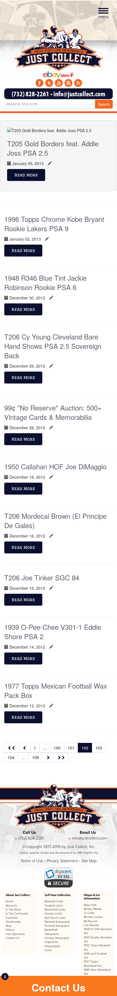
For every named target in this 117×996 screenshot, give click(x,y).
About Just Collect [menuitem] (18, 895)
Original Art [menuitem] (51, 942)
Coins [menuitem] (48, 950)
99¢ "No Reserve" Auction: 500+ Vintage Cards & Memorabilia (53, 412)
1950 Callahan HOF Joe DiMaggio (55, 466)
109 (35, 757)
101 (71, 748)
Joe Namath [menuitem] (91, 925)
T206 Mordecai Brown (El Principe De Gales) (55, 520)
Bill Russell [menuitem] (90, 921)
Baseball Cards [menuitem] (54, 901)
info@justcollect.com (79, 93)
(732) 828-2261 (30, 93)
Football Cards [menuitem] (54, 905)
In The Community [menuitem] (17, 913)
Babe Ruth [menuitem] (90, 905)
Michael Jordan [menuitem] (93, 917)
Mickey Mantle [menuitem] (93, 909)
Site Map (89, 861)
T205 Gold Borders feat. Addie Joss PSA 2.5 (53, 148)
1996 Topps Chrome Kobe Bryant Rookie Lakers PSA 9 (54, 223)
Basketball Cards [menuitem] (55, 909)
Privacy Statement (62, 861)
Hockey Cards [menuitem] (53, 913)
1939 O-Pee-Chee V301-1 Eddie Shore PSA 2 (52, 631)
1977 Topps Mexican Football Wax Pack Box (55, 690)
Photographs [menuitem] (52, 946)
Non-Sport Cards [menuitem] (55, 918)
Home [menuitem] (9, 901)
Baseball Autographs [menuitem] (57, 922)
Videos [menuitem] (10, 930)
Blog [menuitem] (8, 926)
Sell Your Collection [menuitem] (57, 895)
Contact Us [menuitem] (13, 938)
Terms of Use (32, 861)
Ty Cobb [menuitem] (89, 913)
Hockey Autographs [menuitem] (57, 938)
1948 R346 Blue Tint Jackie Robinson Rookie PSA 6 (45, 282)
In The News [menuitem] (13, 909)
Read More (26, 175)
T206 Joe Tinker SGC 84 (41, 577)
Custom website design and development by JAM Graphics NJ (58, 853)
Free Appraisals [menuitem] (15, 934)
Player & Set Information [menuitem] (92, 896)
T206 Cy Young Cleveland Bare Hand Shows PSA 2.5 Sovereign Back (52, 346)
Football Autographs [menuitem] (57, 926)
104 (11, 757)
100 (57, 748)
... (45, 748)
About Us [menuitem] (11, 905)
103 (98, 748)
